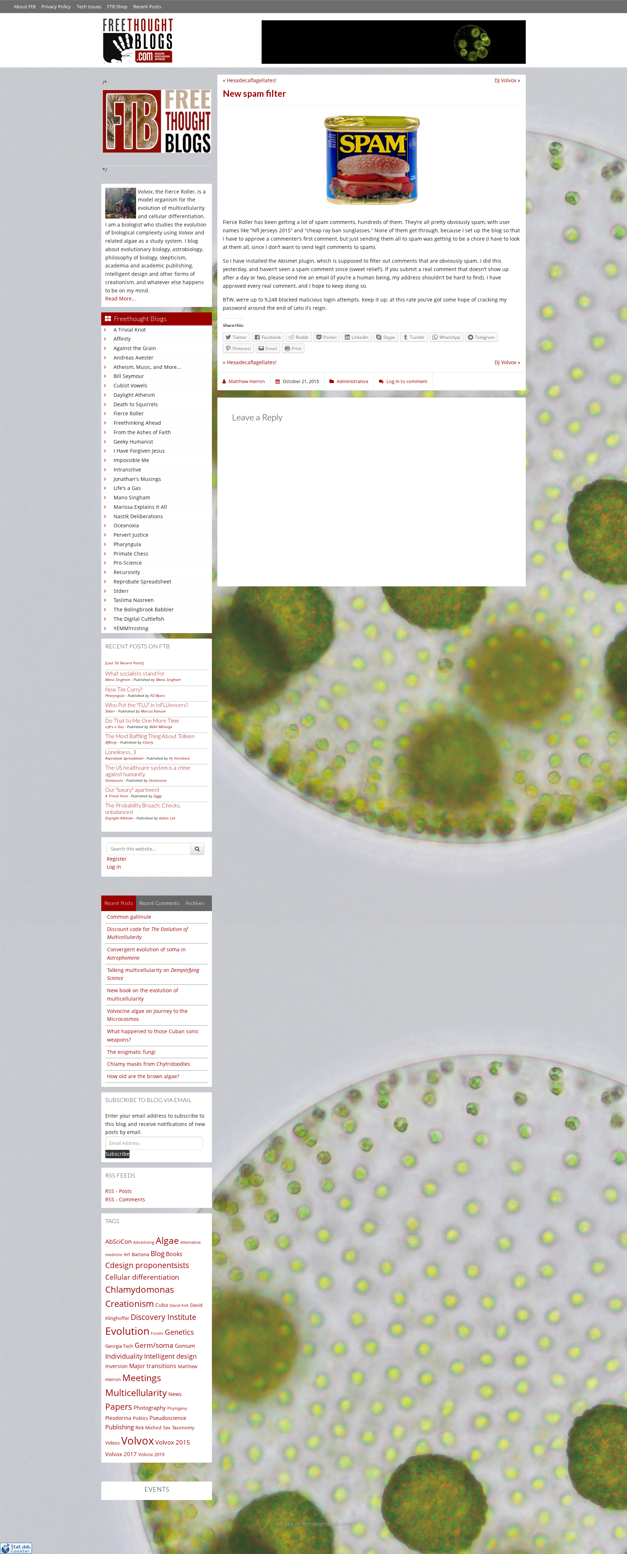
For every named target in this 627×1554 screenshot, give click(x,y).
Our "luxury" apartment (132, 789)
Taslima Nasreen (134, 600)
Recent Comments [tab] (159, 903)
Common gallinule (129, 916)
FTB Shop (117, 6)
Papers (118, 1406)
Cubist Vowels (130, 385)
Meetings (141, 1378)
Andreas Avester (133, 357)
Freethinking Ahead (137, 422)
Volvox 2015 (172, 1442)
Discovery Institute (163, 1317)
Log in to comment (406, 381)
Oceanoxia (126, 525)
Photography (150, 1407)
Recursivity (127, 572)
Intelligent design (170, 1356)
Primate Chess (131, 553)
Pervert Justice (131, 534)
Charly (148, 742)
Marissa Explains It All (140, 506)
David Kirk (179, 1305)
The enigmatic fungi (131, 1051)
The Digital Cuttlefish (139, 618)
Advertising (143, 1242)
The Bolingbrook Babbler (144, 609)
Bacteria (140, 1254)
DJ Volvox (505, 80)
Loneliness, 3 (120, 752)
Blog (157, 1253)
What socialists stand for (135, 673)
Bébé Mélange (160, 726)
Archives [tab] (195, 903)
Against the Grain (135, 348)
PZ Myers (157, 695)
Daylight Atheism (134, 394)
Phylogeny (177, 1408)
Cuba (161, 1304)
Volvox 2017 (121, 1454)
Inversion (116, 1366)
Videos (112, 1442)
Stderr (121, 590)
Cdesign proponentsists (147, 1265)
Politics (140, 1418)
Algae (167, 1240)
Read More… (120, 298)
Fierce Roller (129, 413)
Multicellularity (136, 1392)
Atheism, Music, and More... (147, 366)
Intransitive (127, 469)
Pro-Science (128, 562)
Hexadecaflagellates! (251, 80)
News (175, 1394)
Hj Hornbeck (179, 758)
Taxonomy (183, 1427)
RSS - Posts (118, 1191)
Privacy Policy (56, 6)
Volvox (137, 1440)
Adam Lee (167, 817)
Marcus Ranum (153, 711)
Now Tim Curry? (123, 689)
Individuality (124, 1356)
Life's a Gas (127, 488)
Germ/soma (154, 1345)
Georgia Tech (119, 1346)
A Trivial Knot (130, 329)
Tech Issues (89, 6)
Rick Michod (148, 1427)
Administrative (352, 381)
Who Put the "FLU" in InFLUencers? (146, 705)
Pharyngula (127, 544)
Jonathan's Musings (137, 478)
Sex (167, 1427)
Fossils (157, 1333)
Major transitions (152, 1366)
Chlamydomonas (139, 1289)
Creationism (129, 1303)
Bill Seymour (129, 376)
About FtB (25, 6)
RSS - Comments (125, 1199)
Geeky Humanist (133, 441)
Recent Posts (147, 6)
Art (127, 1254)
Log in (114, 866)
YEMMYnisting (131, 628)
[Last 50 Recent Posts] (124, 662)
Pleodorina (118, 1417)
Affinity (122, 338)
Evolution (127, 1331)
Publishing (119, 1427)
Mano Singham (132, 497)
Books (174, 1254)
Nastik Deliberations (138, 516)
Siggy (157, 795)
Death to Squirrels (136, 404)
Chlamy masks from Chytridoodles (148, 1063)
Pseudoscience (167, 1417)
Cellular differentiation (142, 1276)
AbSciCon (118, 1241)
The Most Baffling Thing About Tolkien (149, 736)
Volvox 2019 (151, 1454)
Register (117, 858)
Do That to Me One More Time (142, 720)
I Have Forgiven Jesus (139, 450)
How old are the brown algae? (143, 1076)
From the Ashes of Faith (142, 432)
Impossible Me (131, 460)
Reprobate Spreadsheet (142, 581)
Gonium (185, 1345)
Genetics (179, 1332)
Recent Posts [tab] (118, 903)
